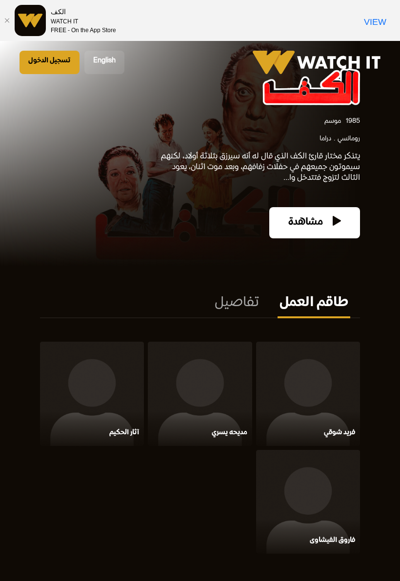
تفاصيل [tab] (237, 303)
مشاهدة (306, 222)
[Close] (7, 20)
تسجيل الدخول (49, 61)
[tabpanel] (200, 450)
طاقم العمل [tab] (314, 303)
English (104, 61)
